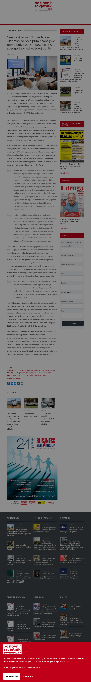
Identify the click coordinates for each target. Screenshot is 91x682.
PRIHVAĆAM (12, 676)
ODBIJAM (28, 676)
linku (67, 661)
